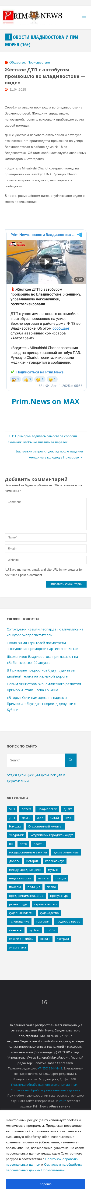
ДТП (12, 818)
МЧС (69, 818)
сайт (62, 1101)
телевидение (19, 921)
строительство (45, 904)
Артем (26, 809)
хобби (50, 930)
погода (61, 878)
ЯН (11, 844)
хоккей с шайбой (21, 939)
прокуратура (59, 896)
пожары (15, 887)
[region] (45, 1151)
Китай (54, 818)
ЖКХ (40, 818)
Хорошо (45, 1184)
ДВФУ (67, 809)
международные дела (25, 870)
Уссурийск (16, 835)
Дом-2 (26, 818)
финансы (15, 930)
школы (45, 939)
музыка (53, 870)
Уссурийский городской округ (51, 835)
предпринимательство (26, 896)
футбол (34, 930)
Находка (15, 826)
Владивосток (47, 809)
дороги (14, 861)
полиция (34, 887)
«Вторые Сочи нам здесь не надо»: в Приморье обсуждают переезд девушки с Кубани (41, 703)
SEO (12, 809)
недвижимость (20, 878)
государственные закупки (28, 852)
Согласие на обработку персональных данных (45, 1090)
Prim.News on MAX (46, 401)
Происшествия (39, 62)
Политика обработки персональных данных (44, 1084)
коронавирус (54, 861)
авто (23, 844)
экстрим (63, 939)
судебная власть (21, 913)
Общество (17, 62)
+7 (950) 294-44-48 (50, 1068)
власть (39, 844)
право (51, 887)
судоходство (49, 913)
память (43, 878)
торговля (42, 921)
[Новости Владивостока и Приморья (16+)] (37, 17)
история (32, 861)
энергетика (17, 947)
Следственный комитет (45, 826)
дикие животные (66, 852)
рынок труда (18, 904)
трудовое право (68, 921)
